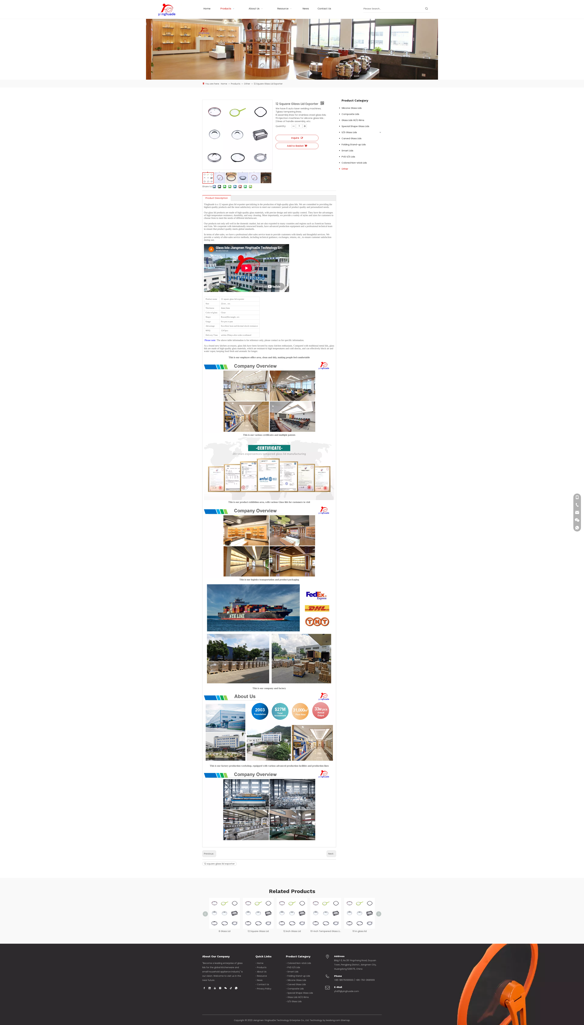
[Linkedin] (210, 988)
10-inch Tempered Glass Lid (292, 931)
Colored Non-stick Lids (354, 162)
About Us (261, 971)
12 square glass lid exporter (219, 863)
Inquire (295, 138)
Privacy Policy (264, 988)
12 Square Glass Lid (224, 931)
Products (261, 967)
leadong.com (333, 1020)
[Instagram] (220, 988)
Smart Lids (347, 150)
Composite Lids (350, 114)
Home (260, 963)
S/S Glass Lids (349, 132)
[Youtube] (215, 988)
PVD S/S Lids (348, 156)
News (259, 980)
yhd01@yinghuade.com (346, 991)
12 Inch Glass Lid (258, 931)
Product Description (216, 198)
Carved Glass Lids (352, 138)
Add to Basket (295, 146)
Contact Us (263, 984)
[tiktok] (231, 988)
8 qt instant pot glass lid (359, 931)
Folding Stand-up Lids (354, 144)
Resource (262, 975)
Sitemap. (345, 1020)
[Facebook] (204, 988)
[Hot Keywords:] (426, 8)
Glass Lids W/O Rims (353, 120)
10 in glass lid (326, 931)
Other (345, 168)
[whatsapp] (236, 988)
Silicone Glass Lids (352, 108)
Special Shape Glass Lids (355, 126)
